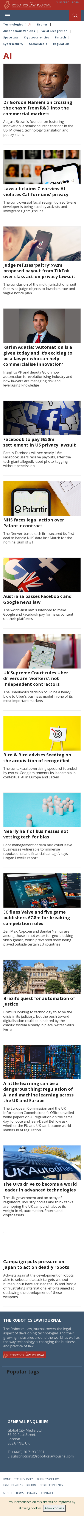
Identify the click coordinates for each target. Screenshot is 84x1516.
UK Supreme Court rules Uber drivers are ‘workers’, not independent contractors (35, 678)
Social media (38, 44)
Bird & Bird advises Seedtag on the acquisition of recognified (37, 757)
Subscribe (62, 2)
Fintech (60, 37)
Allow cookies (54, 1508)
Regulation (61, 44)
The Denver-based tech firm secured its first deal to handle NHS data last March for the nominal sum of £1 (38, 538)
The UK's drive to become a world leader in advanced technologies (40, 1187)
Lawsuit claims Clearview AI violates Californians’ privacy (35, 191)
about (7, 1493)
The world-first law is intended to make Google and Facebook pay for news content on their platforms (38, 614)
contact (47, 1493)
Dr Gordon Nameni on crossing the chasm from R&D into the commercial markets (37, 108)
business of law (48, 1479)
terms (19, 1493)
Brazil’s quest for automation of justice (39, 1001)
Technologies (13, 24)
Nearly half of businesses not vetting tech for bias (35, 834)
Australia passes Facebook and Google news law (37, 599)
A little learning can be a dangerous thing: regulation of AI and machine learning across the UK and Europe (38, 1091)
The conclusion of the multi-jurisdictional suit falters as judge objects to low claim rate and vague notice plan (39, 288)
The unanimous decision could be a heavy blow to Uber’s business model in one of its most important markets (38, 696)
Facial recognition (54, 31)
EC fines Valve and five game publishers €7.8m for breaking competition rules (36, 917)
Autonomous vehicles (19, 31)
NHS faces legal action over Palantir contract (33, 522)
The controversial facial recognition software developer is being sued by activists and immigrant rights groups (39, 206)
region (31, 1485)
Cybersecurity (13, 44)
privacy (32, 1493)
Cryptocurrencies (36, 37)
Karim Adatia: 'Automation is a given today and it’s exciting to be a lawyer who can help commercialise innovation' (37, 355)
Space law (10, 37)
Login (75, 2)
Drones (42, 24)
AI (29, 24)
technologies (23, 1479)
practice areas (13, 1485)
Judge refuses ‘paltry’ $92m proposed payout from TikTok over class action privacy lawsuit (39, 270)
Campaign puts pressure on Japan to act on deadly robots (36, 1264)
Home (7, 1479)
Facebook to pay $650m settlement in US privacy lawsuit (39, 442)
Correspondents (51, 1485)
